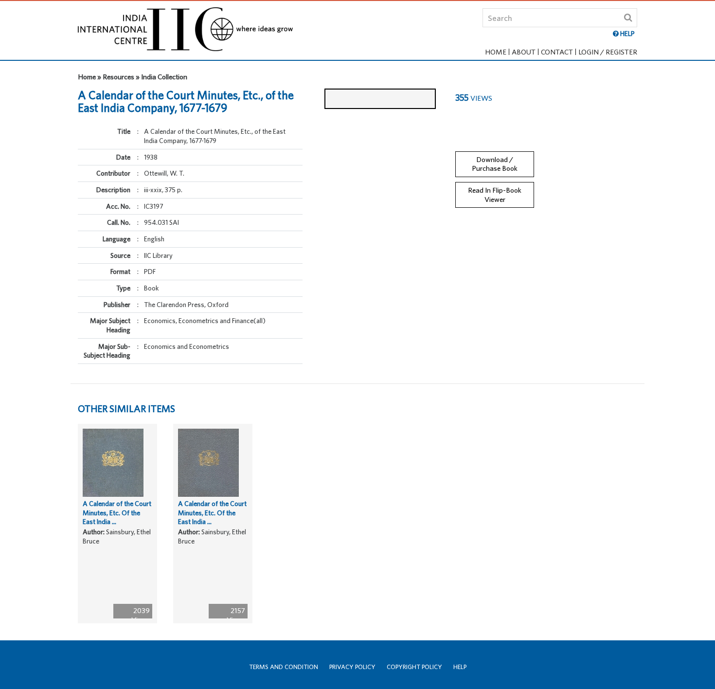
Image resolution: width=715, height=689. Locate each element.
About (524, 52)
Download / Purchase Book (495, 164)
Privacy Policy (352, 667)
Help (459, 667)
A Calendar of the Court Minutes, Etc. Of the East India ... (117, 513)
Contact (557, 52)
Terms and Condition (283, 667)
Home (495, 52)
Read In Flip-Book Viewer (494, 194)
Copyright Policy (414, 667)
